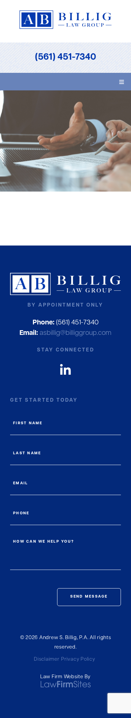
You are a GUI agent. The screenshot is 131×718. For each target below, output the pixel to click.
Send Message (88, 597)
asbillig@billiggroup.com (65, 333)
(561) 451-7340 (65, 57)
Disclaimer (46, 659)
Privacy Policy (78, 659)
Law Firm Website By (65, 677)
